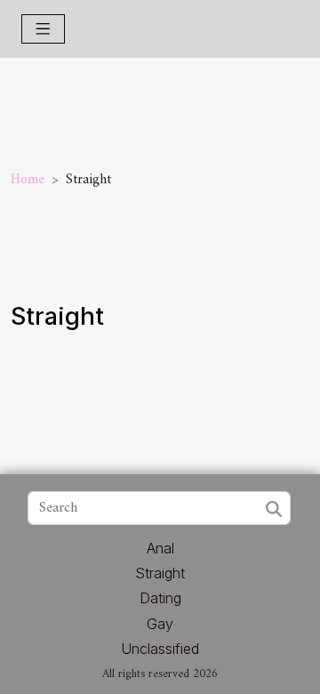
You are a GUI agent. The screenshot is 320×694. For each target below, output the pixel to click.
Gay (160, 624)
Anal (160, 548)
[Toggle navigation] (43, 29)
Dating (160, 598)
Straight (160, 573)
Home (27, 179)
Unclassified (160, 649)
